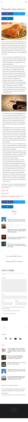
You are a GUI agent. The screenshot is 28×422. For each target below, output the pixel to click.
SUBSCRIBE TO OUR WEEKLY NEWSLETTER (12, 196)
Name (2, 294)
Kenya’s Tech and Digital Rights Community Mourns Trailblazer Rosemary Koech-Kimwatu (15, 357)
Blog (2, 6)
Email (2, 300)
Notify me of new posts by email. (10, 313)
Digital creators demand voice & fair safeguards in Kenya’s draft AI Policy (16, 220)
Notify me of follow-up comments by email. (12, 310)
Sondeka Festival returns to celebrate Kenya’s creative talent (17, 363)
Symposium (10, 227)
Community (17, 224)
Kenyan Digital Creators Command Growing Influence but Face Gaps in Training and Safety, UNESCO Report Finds (17, 350)
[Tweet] (19, 13)
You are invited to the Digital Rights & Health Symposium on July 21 (17, 238)
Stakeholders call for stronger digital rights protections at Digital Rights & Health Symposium (17, 231)
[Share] (7, 13)
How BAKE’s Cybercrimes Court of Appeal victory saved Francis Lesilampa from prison (17, 245)
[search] (24, 328)
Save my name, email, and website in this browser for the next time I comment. (13, 308)
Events (22, 224)
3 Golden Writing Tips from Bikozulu (14, 260)
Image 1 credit (4, 190)
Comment (3, 277)
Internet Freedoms (14, 217)
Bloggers (12, 224)
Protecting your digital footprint (14, 255)
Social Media (18, 226)
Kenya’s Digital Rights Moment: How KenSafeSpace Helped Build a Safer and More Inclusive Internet (16, 378)
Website (16, 300)
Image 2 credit (4, 193)
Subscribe (14, 397)
